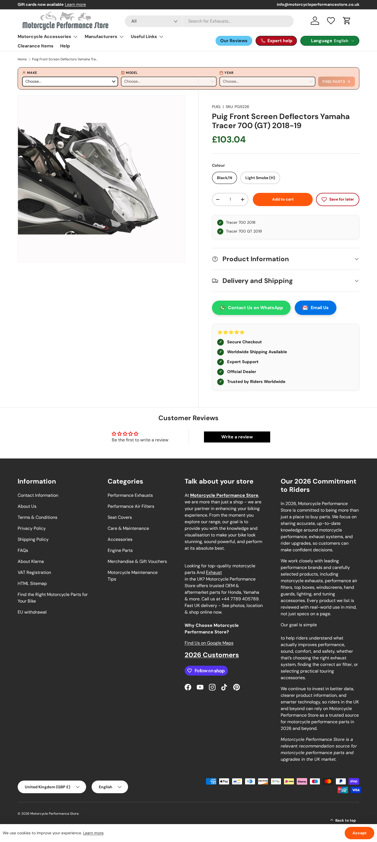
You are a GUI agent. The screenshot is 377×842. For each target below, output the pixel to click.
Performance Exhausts (130, 495)
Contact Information (38, 495)
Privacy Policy (32, 528)
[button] (347, 20)
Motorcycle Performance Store (54, 813)
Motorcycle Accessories (44, 36)
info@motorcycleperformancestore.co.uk (318, 4)
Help (65, 46)
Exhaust (214, 572)
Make (32, 73)
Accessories (120, 539)
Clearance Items (36, 46)
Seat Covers (120, 517)
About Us (27, 506)
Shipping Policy (33, 539)
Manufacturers (101, 36)
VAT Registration (34, 572)
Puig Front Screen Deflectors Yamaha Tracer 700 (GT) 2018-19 (65, 59)
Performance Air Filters (131, 506)
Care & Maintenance (128, 528)
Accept (359, 832)
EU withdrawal (32, 612)
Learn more (75, 4)
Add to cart (283, 199)
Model (132, 73)
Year (228, 73)
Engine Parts (120, 550)
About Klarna (31, 561)
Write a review (237, 437)
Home (22, 59)
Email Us (320, 308)
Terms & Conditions (37, 517)
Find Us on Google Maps (209, 643)
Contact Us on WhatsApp (255, 308)
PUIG (216, 106)
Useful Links (144, 36)
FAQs (23, 550)
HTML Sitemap (32, 583)
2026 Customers (212, 655)
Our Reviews (234, 41)
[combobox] (209, 21)
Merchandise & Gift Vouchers (137, 561)
